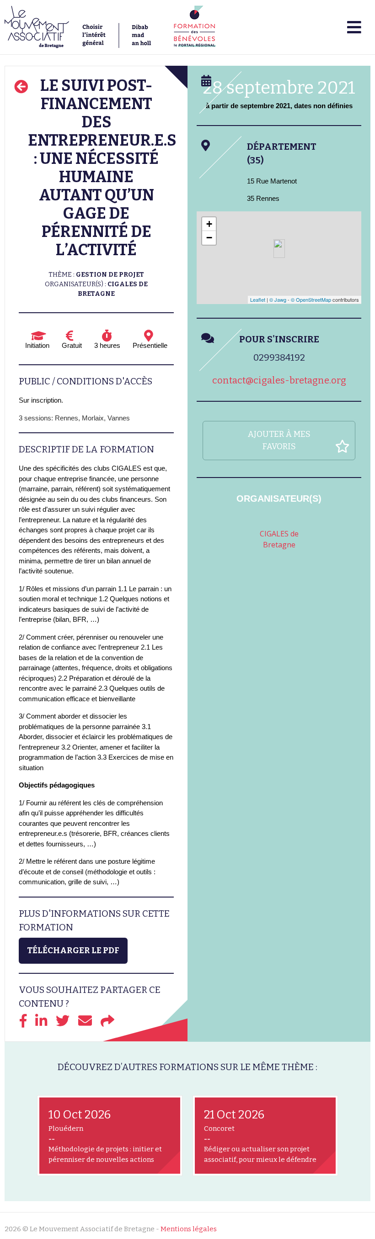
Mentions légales (189, 1229)
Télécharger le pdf (73, 950)
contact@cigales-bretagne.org (279, 380)
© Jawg (277, 299)
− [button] (209, 237)
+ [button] (209, 224)
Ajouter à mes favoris (279, 440)
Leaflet (257, 299)
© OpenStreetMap (311, 299)
